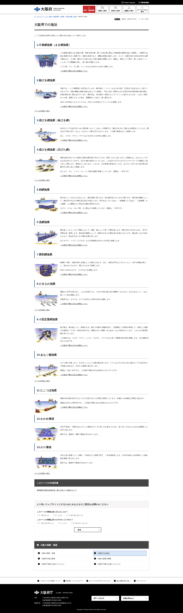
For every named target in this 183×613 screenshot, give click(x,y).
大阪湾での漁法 (104, 553)
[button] (128, 2)
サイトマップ (141, 581)
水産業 (62, 16)
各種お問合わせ (128, 598)
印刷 (118, 19)
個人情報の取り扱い (123, 581)
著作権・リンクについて (74, 581)
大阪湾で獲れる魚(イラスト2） (109, 564)
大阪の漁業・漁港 (71, 16)
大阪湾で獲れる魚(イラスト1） (53, 564)
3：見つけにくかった (80, 523)
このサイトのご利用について (50, 581)
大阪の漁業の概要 (104, 559)
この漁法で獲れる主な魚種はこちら (74, 71)
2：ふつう (58, 515)
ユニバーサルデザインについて (99, 581)
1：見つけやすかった (46, 523)
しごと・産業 (48, 16)
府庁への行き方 (99, 598)
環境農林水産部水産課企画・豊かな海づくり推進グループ (57, 490)
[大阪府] (49, 9)
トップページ (38, 16)
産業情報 (56, 16)
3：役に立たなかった (75, 515)
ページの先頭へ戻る (42, 111)
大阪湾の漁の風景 (48, 559)
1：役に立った (44, 515)
